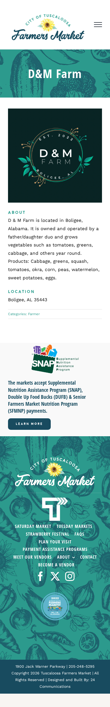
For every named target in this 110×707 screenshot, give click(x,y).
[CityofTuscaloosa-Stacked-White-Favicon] (55, 498)
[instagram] (69, 576)
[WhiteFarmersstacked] (55, 459)
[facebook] (40, 576)
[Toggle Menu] (98, 24)
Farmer (34, 314)
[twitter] (55, 576)
